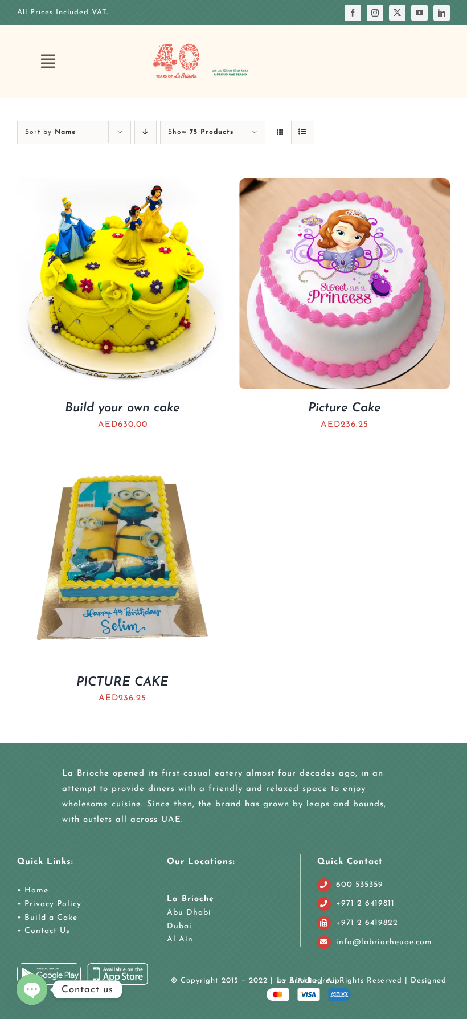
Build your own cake (122, 408)
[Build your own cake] (122, 186)
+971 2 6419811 (365, 903)
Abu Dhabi (189, 912)
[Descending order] (145, 132)
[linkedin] (441, 13)
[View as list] (303, 132)
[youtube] (419, 13)
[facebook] (353, 13)
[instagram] (375, 13)
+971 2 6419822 (367, 923)
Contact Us (46, 931)
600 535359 (359, 885)
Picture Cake (344, 408)
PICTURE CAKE (122, 682)
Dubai (179, 926)
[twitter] (397, 13)
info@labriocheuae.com (384, 942)
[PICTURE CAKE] (122, 460)
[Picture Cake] (344, 186)
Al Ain (180, 939)
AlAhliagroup (314, 980)
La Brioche (190, 899)
